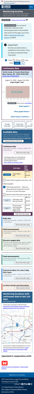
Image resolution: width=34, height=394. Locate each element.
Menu (31, 7)
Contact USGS (13, 382)
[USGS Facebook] (22, 385)
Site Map (5, 382)
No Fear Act (5, 392)
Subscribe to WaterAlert (11, 76)
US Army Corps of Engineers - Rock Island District (15, 367)
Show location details (23, 288)
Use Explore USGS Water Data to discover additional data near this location (16, 307)
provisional (28, 103)
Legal (16, 379)
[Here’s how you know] (17, 2)
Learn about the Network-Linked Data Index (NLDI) (16, 349)
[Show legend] (30, 336)
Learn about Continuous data (13, 162)
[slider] (29, 101)
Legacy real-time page (18, 20)
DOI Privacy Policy (8, 379)
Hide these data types (23, 152)
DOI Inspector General (9, 389)
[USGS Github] (24, 385)
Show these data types (22, 224)
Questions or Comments (17, 375)
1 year (26, 60)
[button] (17, 325)
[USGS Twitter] (20, 385)
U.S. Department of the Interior (12, 387)
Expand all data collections (13, 141)
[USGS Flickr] (27, 385)
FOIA (12, 392)
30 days (18, 60)
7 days (10, 60)
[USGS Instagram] (31, 385)
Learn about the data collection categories (17, 138)
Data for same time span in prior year (18, 194)
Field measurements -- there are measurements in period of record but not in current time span (17, 189)
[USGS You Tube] (29, 385)
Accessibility (23, 379)
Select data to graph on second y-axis (18, 180)
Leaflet (9, 343)
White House (22, 389)
